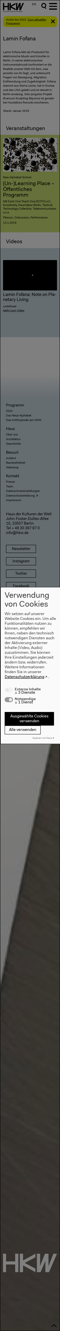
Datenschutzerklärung (24, 677)
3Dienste (25, 693)
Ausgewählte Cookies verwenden (29, 718)
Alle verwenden (22, 730)
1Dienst (24, 702)
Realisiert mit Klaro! (42, 738)
